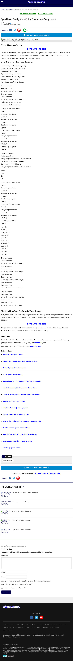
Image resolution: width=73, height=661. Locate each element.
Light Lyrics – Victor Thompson (21, 529)
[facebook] (31, 617)
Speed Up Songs (7, 627)
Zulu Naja (49, 647)
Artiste (27, 627)
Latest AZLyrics (10, 9)
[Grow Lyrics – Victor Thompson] (6, 513)
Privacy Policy (20, 624)
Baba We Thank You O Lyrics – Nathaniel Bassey (20, 434)
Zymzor (5, 647)
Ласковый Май (20, 647)
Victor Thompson (7, 460)
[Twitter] (14, 30)
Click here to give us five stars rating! (47, 473)
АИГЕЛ (64, 652)
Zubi (11, 647)
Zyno (37, 650)
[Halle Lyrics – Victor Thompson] (6, 522)
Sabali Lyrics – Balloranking (12, 374)
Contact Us (38, 343)
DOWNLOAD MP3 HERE (36, 49)
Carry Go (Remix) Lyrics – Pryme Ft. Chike (17, 441)
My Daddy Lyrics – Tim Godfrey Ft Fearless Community (22, 381)
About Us (5, 624)
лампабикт (44, 649)
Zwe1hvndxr (12, 649)
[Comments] (24, 30)
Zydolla (52, 650)
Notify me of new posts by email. (14, 588)
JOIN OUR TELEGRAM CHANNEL (37, 35)
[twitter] (36, 617)
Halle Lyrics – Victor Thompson (21, 520)
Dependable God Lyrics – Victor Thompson (25, 492)
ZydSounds (65, 647)
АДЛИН (57, 647)
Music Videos (48, 624)
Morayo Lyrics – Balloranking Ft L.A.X (16, 414)
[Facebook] (10, 30)
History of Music (63, 624)
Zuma (5, 649)
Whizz (8, 23)
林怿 (32, 650)
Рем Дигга (19, 652)
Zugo (45, 652)
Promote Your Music (18, 627)
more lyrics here (35, 346)
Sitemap (39, 627)
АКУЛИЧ (6, 653)
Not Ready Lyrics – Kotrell (12, 448)
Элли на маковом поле (35, 647)
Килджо (28, 652)
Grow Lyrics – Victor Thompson (21, 511)
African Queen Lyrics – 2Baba (13, 354)
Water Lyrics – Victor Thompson (22, 502)
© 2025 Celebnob (54, 627)
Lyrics (55, 624)
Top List (33, 627)
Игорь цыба (24, 650)
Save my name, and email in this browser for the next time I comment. (27, 581)
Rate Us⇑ (45, 627)
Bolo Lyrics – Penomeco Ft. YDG (14, 401)
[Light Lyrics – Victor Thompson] (6, 532)
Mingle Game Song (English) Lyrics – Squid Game (20, 388)
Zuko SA (21, 649)
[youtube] (41, 617)
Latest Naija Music (30, 624)
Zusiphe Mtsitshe (54, 652)
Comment (5, 556)
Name (3, 572)
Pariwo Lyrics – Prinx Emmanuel (14, 368)
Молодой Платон (32, 649)
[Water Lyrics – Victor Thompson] (6, 504)
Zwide (52, 649)
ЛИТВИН (60, 650)
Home (2, 9)
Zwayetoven (44, 650)
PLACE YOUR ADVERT (45, 14)
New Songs (40, 624)
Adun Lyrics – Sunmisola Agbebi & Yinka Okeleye (20, 361)
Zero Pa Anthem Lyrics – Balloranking (16, 428)
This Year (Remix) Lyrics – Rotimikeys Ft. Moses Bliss (21, 394)
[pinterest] (19, 30)
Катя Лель (59, 649)
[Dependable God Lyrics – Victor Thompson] (6, 495)
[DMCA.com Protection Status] (36, 656)
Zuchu (11, 652)
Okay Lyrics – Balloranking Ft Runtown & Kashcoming (22, 421)
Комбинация (37, 652)
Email (3, 577)
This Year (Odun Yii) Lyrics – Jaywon (15, 408)
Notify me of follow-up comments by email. (18, 584)
